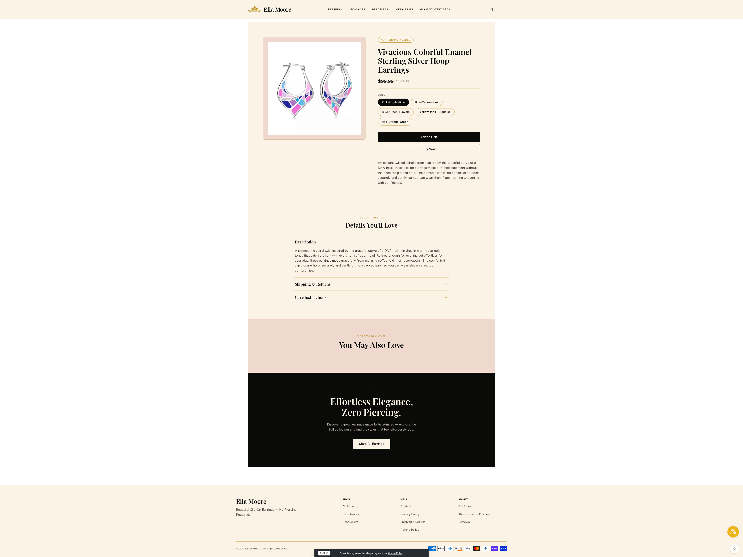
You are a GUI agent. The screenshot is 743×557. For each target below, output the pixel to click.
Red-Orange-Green (395, 121)
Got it (324, 553)
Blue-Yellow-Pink (426, 102)
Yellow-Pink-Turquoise (435, 111)
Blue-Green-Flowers (396, 111)
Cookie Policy (395, 553)
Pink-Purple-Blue (393, 102)
